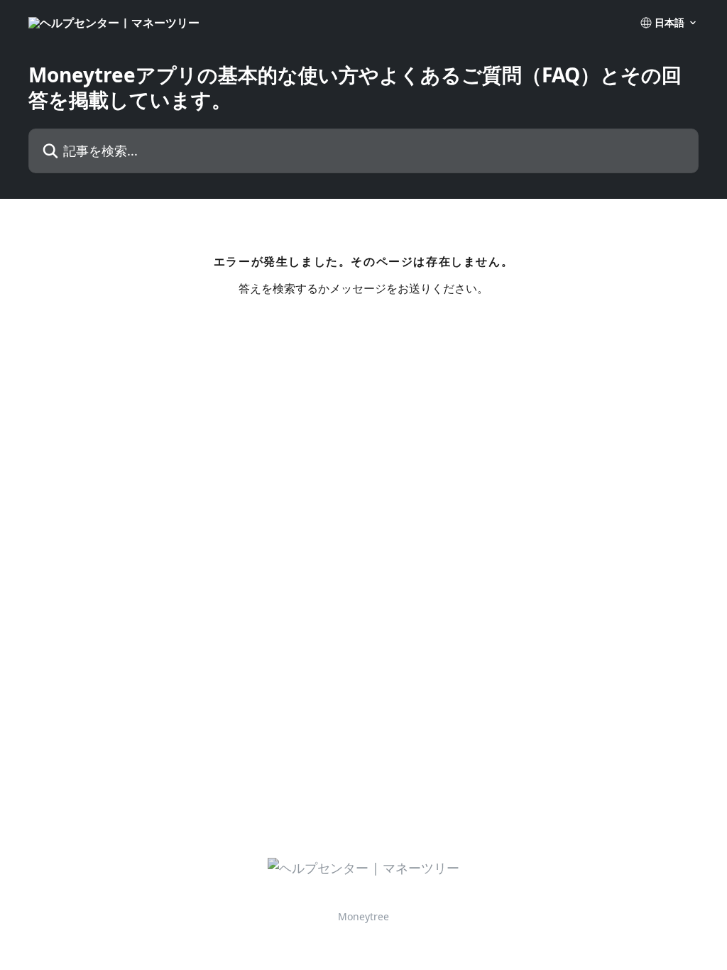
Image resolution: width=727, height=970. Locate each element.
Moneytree (363, 916)
